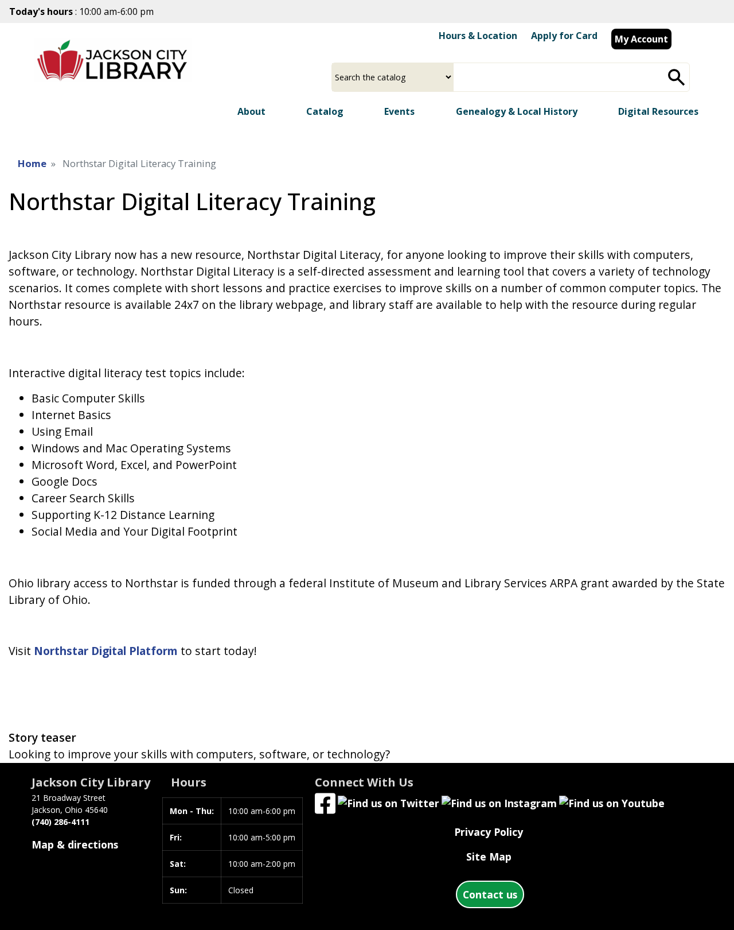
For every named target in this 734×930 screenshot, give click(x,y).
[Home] (113, 71)
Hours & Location (478, 35)
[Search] (676, 77)
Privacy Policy (488, 832)
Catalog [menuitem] (324, 111)
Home (32, 163)
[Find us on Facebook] (325, 802)
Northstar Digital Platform (106, 650)
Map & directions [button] (75, 844)
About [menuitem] (251, 111)
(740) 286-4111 (60, 821)
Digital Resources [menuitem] (658, 111)
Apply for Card (564, 35)
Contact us (490, 894)
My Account (641, 39)
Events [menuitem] (399, 111)
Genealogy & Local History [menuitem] (516, 111)
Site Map (489, 856)
